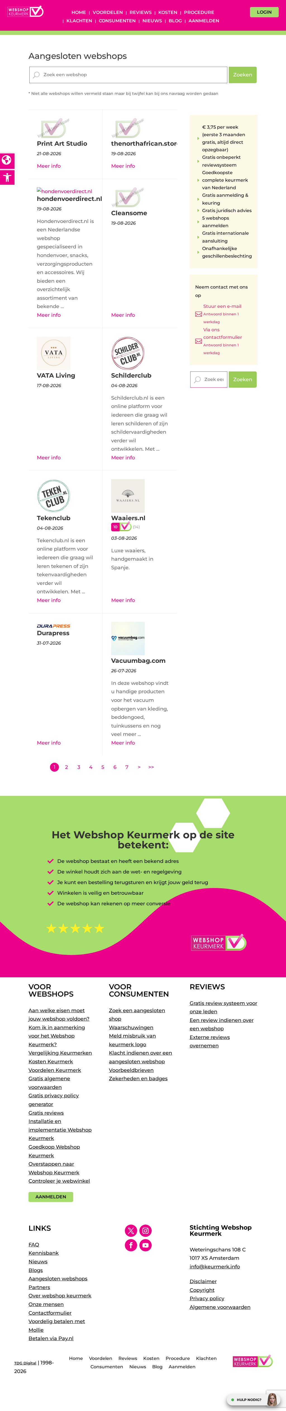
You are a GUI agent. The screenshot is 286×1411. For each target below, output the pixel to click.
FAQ (33, 1245)
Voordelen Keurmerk (54, 1070)
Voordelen (108, 13)
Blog (175, 21)
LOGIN (264, 12)
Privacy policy (207, 1298)
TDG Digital (25, 1363)
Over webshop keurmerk (59, 1296)
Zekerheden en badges (138, 1079)
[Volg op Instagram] (145, 1231)
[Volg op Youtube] (145, 1245)
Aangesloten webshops (57, 1279)
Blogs (35, 1270)
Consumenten (117, 21)
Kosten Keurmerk (50, 1062)
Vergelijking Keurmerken (60, 1053)
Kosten (167, 13)
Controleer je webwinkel (59, 1181)
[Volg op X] (131, 1231)
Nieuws (152, 21)
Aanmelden (204, 21)
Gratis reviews (46, 1113)
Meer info (49, 166)
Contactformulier (50, 1313)
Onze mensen (46, 1304)
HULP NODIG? (249, 1400)
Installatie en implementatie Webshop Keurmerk (60, 1129)
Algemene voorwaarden (220, 1307)
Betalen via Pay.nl (50, 1338)
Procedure (199, 13)
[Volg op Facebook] (131, 1245)
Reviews (141, 13)
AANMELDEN (50, 1196)
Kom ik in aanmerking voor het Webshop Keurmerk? (56, 1036)
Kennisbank (43, 1253)
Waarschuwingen (131, 1027)
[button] (7, 177)
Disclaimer (203, 1281)
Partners (39, 1287)
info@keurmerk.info (215, 1267)
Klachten (79, 21)
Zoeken (242, 75)
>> (151, 767)
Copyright (202, 1290)
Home (79, 13)
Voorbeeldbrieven (131, 1070)
